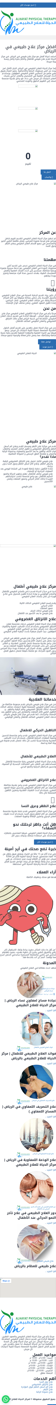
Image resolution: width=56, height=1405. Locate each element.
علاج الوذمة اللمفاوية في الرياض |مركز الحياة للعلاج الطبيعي (30, 1162)
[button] (28, 37)
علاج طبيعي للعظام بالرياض (35, 1266)
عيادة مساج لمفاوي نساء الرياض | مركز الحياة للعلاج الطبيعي (30, 1002)
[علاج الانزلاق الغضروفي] (52, 773)
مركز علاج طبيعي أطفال (35, 586)
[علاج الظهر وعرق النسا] (52, 800)
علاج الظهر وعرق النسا (38, 806)
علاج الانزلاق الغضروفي (38, 780)
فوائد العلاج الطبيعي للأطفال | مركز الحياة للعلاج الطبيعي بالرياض (28, 1055)
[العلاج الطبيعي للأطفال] (52, 750)
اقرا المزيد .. (50, 1010)
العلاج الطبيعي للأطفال (38, 756)
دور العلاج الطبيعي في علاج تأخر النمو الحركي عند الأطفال (31, 1215)
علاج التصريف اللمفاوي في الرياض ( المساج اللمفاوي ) (29, 1109)
